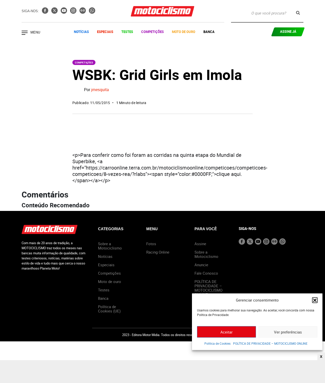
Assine (200, 243)
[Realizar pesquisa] (298, 12)
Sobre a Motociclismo (110, 246)
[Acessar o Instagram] (73, 12)
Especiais (105, 31)
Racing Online (157, 252)
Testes (127, 31)
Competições (152, 31)
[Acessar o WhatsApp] (92, 12)
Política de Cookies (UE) (109, 308)
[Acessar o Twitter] (55, 12)
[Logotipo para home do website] (162, 11)
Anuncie (201, 264)
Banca (209, 31)
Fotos (151, 243)
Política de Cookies (217, 343)
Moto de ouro (109, 281)
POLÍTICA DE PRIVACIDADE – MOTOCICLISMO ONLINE (270, 343)
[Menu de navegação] (25, 33)
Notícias (81, 31)
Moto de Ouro (183, 31)
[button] (314, 300)
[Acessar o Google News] (83, 12)
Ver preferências (288, 332)
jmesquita (100, 90)
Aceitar (226, 332)
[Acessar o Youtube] (64, 12)
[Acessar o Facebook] (45, 12)
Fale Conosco (206, 273)
